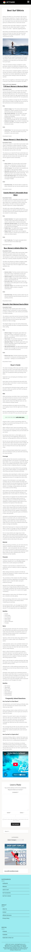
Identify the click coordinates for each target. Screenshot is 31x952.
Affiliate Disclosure (7, 915)
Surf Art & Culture (7, 895)
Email (22, 812)
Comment (15, 792)
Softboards (5, 883)
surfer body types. (20, 417)
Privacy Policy (6, 918)
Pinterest (5, 931)
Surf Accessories (7, 892)
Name (9, 812)
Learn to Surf (6, 889)
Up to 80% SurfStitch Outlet (11, 871)
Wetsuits (5, 886)
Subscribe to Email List (8, 937)
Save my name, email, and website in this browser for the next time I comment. (16, 820)
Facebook (5, 934)
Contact (4, 912)
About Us (5, 909)
